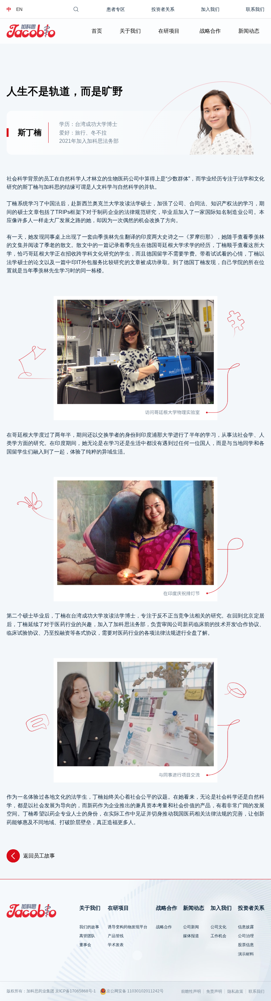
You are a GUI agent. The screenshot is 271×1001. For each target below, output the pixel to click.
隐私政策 (235, 991)
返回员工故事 (39, 856)
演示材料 (246, 954)
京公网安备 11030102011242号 (135, 991)
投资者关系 (162, 9)
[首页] (31, 31)
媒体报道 (191, 936)
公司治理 (246, 936)
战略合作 (210, 31)
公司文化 (218, 927)
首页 (97, 31)
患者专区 (115, 9)
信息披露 (246, 927)
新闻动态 (248, 31)
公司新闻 (191, 927)
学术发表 (116, 944)
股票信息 (246, 944)
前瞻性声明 (191, 991)
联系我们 (255, 9)
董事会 (85, 944)
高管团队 (87, 936)
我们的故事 (89, 927)
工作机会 (218, 936)
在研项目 (168, 31)
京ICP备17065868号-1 (75, 991)
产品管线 (116, 936)
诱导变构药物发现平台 (127, 927)
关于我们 (130, 31)
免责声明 (214, 991)
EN (19, 9)
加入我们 (210, 9)
